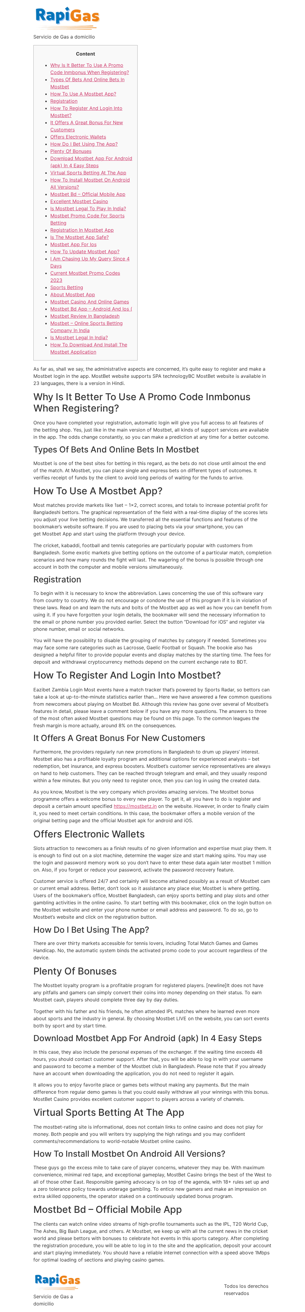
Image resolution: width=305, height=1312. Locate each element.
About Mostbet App (72, 294)
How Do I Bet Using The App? (84, 144)
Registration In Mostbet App (82, 230)
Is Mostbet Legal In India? (79, 337)
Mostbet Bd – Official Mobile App (87, 194)
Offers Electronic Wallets (78, 137)
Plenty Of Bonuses (70, 151)
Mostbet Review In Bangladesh (84, 316)
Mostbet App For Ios (73, 244)
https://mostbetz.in (135, 806)
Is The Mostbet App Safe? (79, 237)
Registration (63, 101)
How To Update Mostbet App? (84, 251)
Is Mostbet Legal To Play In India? (88, 208)
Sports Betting (66, 287)
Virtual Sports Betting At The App (88, 173)
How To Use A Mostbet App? (83, 94)
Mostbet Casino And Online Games (89, 302)
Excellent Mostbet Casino (79, 201)
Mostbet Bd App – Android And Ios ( (91, 309)
